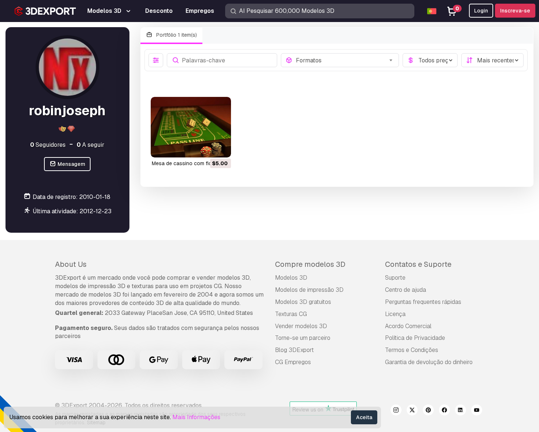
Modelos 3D (291, 278)
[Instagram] (396, 411)
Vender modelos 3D (301, 326)
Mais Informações (196, 417)
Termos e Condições (411, 350)
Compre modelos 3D (310, 264)
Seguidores (48, 145)
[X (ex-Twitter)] (412, 411)
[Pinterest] (428, 411)
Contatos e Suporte (418, 264)
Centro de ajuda (405, 290)
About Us (71, 264)
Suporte (395, 278)
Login (481, 10)
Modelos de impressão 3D (309, 290)
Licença (395, 314)
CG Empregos (293, 362)
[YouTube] (476, 411)
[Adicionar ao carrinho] (205, 147)
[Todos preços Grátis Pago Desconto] (430, 60)
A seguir (90, 145)
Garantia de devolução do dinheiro (429, 362)
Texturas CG (291, 314)
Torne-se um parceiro (302, 338)
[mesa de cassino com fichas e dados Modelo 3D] (191, 127)
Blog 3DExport (294, 350)
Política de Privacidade (415, 338)
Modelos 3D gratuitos (303, 302)
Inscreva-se (515, 10)
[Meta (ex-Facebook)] (444, 411)
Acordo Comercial (408, 326)
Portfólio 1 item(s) (176, 35)
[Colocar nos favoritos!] (220, 147)
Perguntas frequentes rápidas (423, 302)
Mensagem (70, 164)
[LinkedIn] (460, 411)
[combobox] (345, 60)
